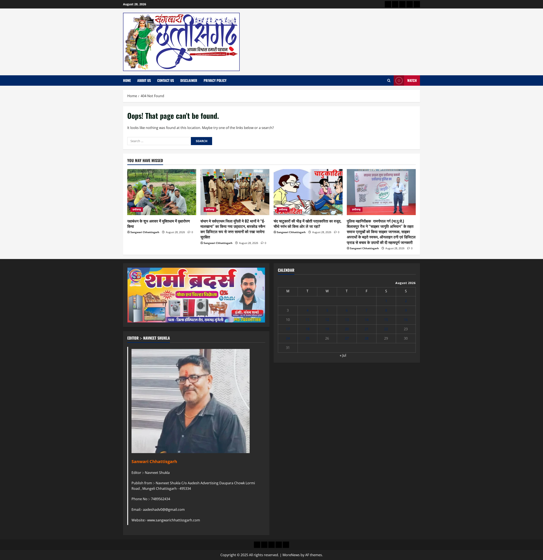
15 (386, 319)
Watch (412, 80)
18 (307, 329)
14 (366, 319)
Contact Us (165, 80)
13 (347, 319)
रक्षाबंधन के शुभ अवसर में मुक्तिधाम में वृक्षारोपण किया (158, 223)
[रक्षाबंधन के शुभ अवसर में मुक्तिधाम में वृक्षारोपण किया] (161, 192)
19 (327, 329)
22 (386, 329)
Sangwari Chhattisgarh (144, 232)
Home (127, 80)
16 (406, 319)
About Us (144, 80)
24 (288, 338)
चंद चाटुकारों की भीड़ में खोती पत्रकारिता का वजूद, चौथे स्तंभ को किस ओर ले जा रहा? (307, 223)
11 (307, 319)
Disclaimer (188, 80)
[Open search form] (388, 80)
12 (327, 319)
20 (347, 329)
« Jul (343, 355)
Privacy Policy (215, 80)
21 (366, 329)
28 (366, 338)
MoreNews (291, 555)
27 (347, 338)
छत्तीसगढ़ (137, 209)
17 (288, 329)
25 (307, 338)
